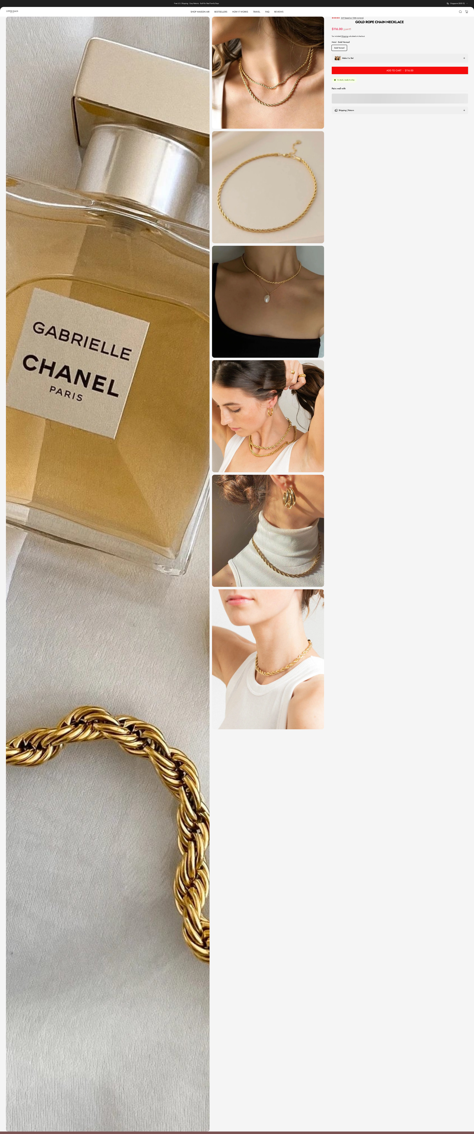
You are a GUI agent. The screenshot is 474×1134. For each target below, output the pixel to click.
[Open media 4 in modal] (268, 302)
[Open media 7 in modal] (268, 659)
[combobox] (457, 3)
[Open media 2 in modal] (268, 187)
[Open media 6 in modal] (268, 531)
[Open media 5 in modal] (268, 416)
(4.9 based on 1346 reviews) (352, 18)
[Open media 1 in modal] (268, 73)
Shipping (344, 36)
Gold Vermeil (339, 47)
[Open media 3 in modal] (108, 574)
